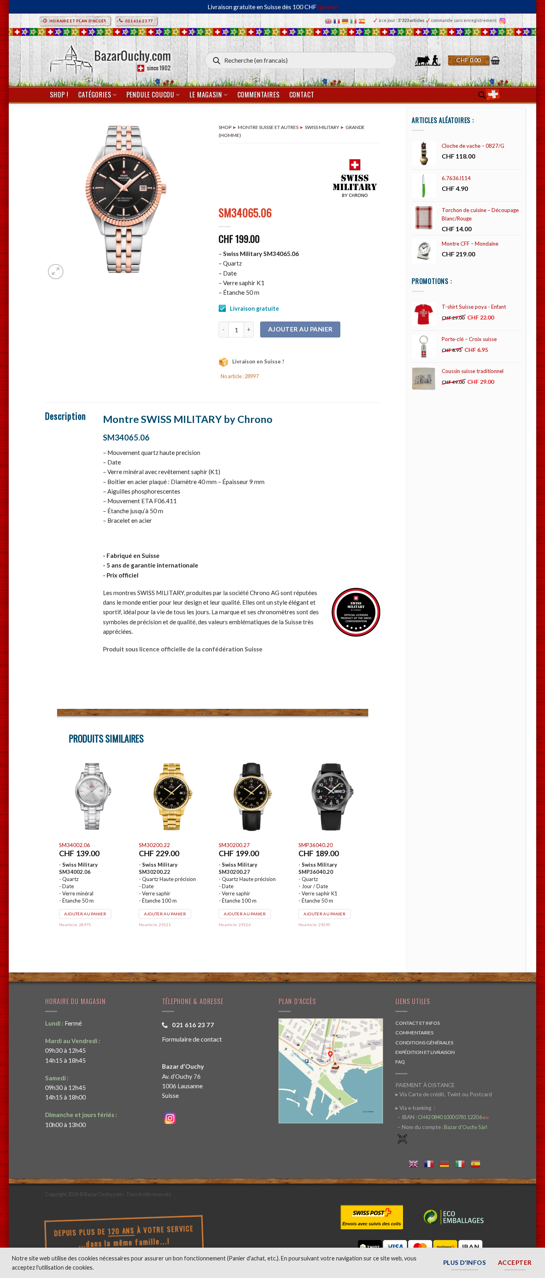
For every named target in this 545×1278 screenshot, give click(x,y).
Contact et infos (417, 1023)
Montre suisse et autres (268, 127)
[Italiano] (354, 20)
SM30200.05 (234, 845)
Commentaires (258, 94)
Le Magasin (206, 94)
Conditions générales (424, 1043)
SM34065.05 (154, 845)
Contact (301, 94)
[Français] (338, 20)
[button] (474, 60)
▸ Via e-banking (413, 1108)
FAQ (400, 1062)
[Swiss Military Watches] (354, 179)
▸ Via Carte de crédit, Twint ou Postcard (443, 1094)
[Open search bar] (482, 94)
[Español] (363, 20)
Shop (225, 127)
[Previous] (57, 854)
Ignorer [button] (328, 6)
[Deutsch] (346, 20)
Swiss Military (322, 127)
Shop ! (59, 94)
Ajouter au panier (300, 329)
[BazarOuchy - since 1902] (109, 57)
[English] (329, 20)
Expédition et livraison (425, 1052)
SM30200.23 (314, 845)
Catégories (94, 94)
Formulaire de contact (192, 1039)
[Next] (368, 854)
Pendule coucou (150, 94)
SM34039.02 (74, 845)
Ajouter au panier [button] (85, 913)
